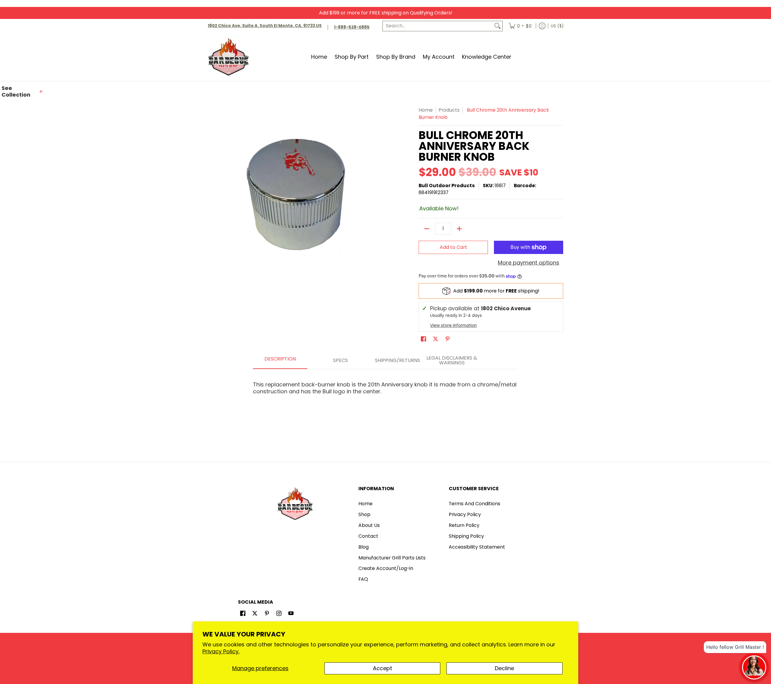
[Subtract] (427, 228)
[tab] (280, 361)
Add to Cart (453, 247)
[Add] (459, 228)
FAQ (363, 579)
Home (426, 110)
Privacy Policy (465, 514)
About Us (369, 525)
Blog (363, 546)
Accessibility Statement (477, 546)
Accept (382, 668)
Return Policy (464, 525)
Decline (504, 668)
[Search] (497, 26)
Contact (368, 536)
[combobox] (438, 26)
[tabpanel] (385, 385)
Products (449, 110)
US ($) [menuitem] (557, 26)
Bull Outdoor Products (447, 185)
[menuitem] (520, 26)
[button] (23, 91)
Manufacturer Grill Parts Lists (392, 557)
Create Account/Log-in (385, 568)
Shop (364, 514)
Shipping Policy (466, 536)
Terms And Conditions (474, 503)
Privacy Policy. (220, 651)
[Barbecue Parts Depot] (230, 57)
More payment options (528, 262)
